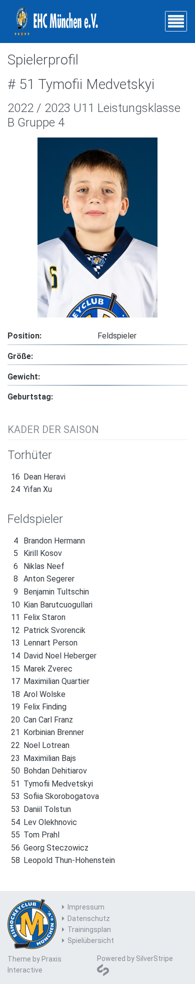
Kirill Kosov (38, 553)
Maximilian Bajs (43, 758)
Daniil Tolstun (41, 809)
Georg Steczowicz (49, 847)
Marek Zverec (41, 669)
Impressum (86, 907)
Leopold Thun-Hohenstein (63, 860)
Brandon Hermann (49, 541)
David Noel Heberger (53, 655)
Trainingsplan (89, 930)
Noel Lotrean (40, 745)
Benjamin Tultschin (51, 591)
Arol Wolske (38, 694)
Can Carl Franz (42, 719)
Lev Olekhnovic (44, 822)
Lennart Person (44, 643)
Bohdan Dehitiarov (49, 771)
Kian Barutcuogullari (51, 605)
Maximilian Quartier (50, 681)
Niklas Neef (39, 566)
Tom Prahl (35, 835)
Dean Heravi (38, 477)
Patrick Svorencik (48, 630)
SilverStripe (154, 958)
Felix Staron (38, 617)
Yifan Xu (31, 489)
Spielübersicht (91, 940)
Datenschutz (89, 918)
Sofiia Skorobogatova (55, 796)
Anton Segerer (44, 579)
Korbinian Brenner (47, 732)
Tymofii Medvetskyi (52, 783)
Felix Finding (38, 707)
